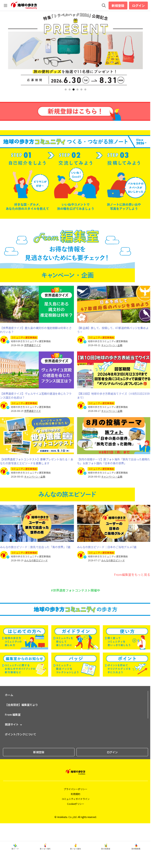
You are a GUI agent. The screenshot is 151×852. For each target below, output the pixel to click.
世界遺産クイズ (32, 345)
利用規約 (75, 794)
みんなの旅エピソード (36, 560)
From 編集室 (13, 714)
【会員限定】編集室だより (21, 705)
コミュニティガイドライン (76, 798)
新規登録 (118, 5)
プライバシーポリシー (75, 789)
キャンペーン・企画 (111, 345)
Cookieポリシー (75, 803)
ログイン (138, 5)
